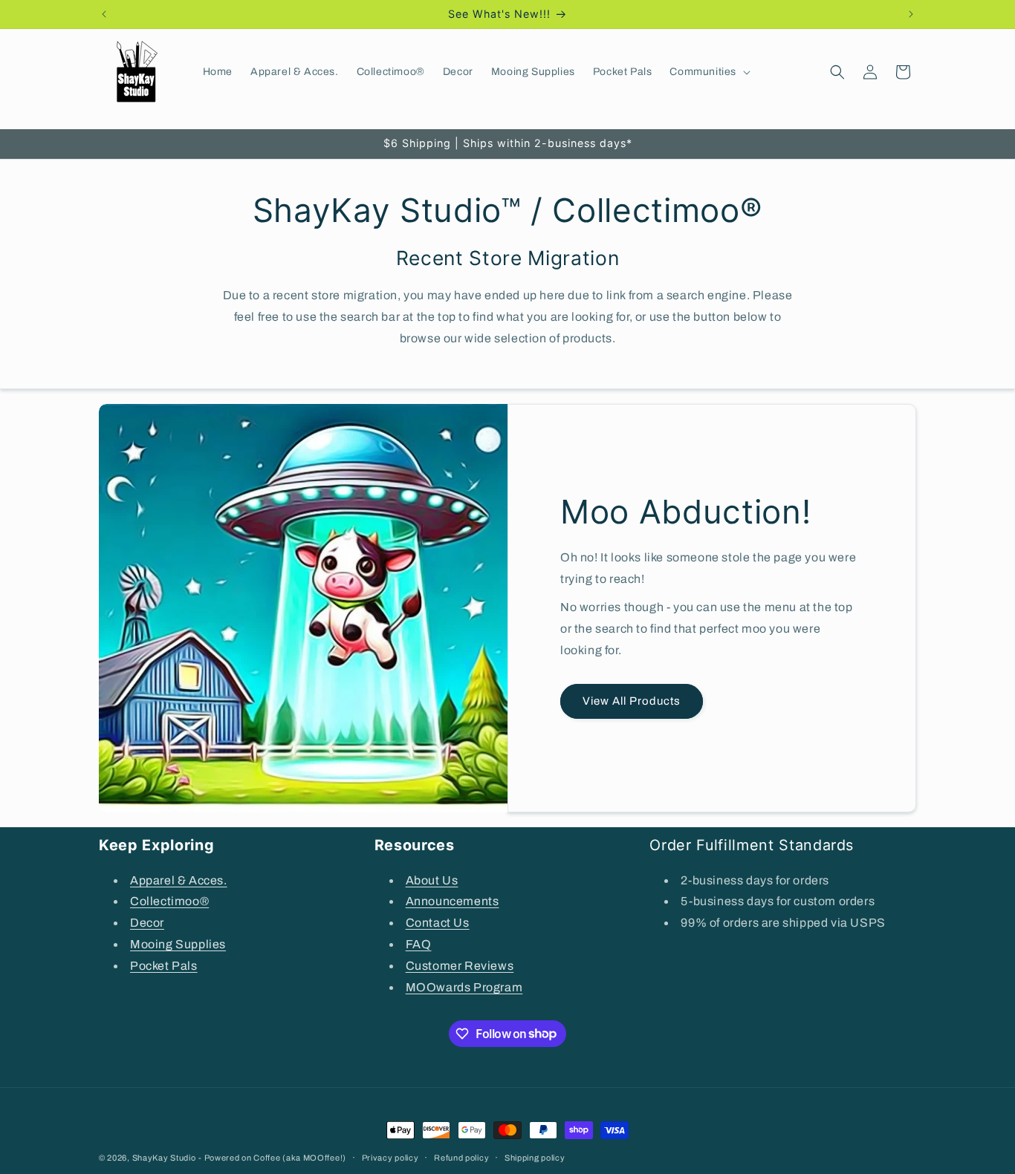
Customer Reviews (460, 965)
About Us (432, 879)
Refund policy (461, 1156)
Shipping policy (535, 1156)
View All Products (632, 701)
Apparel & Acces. (178, 879)
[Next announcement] (911, 14)
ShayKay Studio (164, 1157)
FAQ (419, 943)
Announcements (452, 901)
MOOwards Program (464, 986)
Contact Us (438, 922)
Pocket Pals (164, 965)
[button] (708, 72)
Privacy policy (390, 1156)
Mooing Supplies (178, 943)
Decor (147, 922)
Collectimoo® (169, 901)
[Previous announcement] (104, 14)
